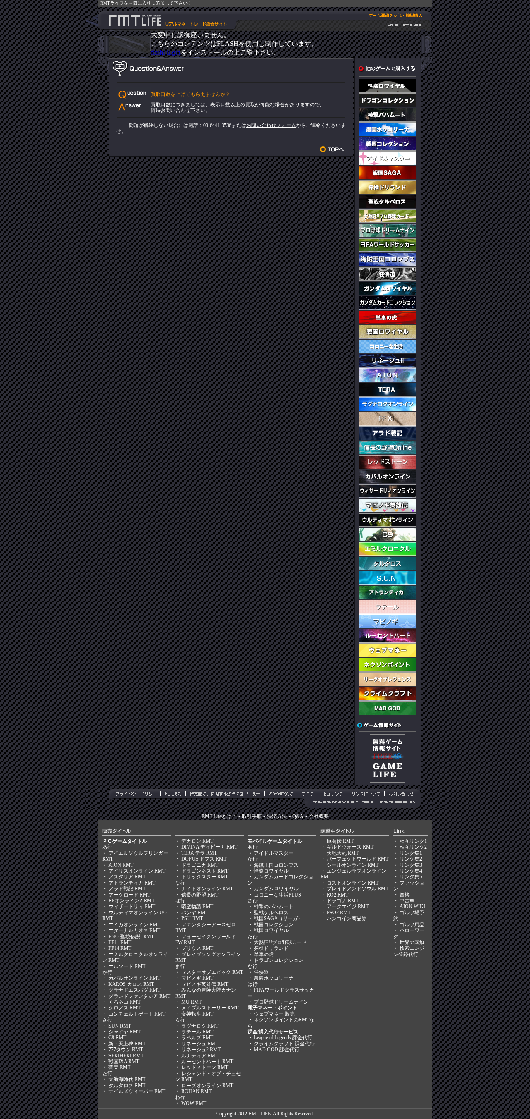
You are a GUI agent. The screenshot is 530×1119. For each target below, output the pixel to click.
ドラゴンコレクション (279, 960)
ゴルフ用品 (412, 925)
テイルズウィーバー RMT (136, 1091)
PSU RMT (192, 918)
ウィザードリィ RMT (131, 906)
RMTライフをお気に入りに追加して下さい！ (146, 2)
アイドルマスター (274, 853)
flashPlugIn (166, 52)
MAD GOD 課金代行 (276, 1049)
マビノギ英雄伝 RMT (204, 984)
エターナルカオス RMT (134, 930)
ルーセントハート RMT (207, 1061)
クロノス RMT (124, 1008)
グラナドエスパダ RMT (134, 990)
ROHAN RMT (196, 1091)
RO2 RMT (337, 895)
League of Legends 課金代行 (283, 1037)
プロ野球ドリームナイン (281, 1002)
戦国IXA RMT (123, 1061)
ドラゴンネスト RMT (204, 871)
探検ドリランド (271, 948)
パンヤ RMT (194, 913)
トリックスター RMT (204, 877)
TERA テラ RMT (199, 853)
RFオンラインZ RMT (131, 901)
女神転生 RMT (197, 1014)
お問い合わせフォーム (271, 125)
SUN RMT (119, 1026)
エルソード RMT (126, 966)
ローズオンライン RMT (207, 1085)
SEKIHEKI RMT (126, 1056)
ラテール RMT (197, 1032)
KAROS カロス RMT (131, 984)
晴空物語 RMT (197, 906)
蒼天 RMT (119, 1067)
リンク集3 (411, 865)
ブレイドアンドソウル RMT (357, 889)
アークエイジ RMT (348, 906)
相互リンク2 (413, 847)
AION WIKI (412, 906)
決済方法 (277, 816)
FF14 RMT (119, 948)
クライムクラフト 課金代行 (284, 1044)
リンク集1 (411, 853)
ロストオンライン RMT (352, 883)
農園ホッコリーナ (274, 978)
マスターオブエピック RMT (212, 972)
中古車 (407, 901)
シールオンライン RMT (352, 865)
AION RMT (120, 865)
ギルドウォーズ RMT (350, 847)
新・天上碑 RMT (126, 1044)
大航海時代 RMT (126, 1079)
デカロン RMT (197, 841)
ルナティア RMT (199, 1056)
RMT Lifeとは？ (219, 816)
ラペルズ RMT (197, 1037)
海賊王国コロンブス (276, 865)
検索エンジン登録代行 (408, 951)
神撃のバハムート (274, 906)
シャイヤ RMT (124, 1032)
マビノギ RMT (197, 978)
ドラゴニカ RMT (199, 865)
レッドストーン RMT (204, 1067)
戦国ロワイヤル (271, 930)
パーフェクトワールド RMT (357, 859)
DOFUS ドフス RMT (203, 859)
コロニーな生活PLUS (277, 895)
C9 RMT (117, 1037)
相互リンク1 (413, 841)
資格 (405, 895)
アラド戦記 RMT (126, 889)
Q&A (298, 816)
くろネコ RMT (124, 1002)
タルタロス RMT (126, 1085)
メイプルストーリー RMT (209, 1008)
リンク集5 (411, 877)
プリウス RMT (197, 948)
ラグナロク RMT (199, 1026)
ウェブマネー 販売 (274, 1014)
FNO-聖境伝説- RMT (131, 937)
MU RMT (191, 1002)
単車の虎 (264, 954)
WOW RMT (193, 1103)
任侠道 (261, 972)
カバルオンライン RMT (134, 978)
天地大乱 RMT (343, 853)
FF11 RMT (119, 942)
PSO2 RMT (339, 913)
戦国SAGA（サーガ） (278, 918)
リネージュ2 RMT (201, 1049)
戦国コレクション (274, 925)
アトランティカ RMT (131, 883)
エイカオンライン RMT (134, 925)
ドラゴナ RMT (343, 901)
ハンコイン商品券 (346, 918)
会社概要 (319, 816)
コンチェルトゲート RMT (136, 1014)
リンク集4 (411, 871)
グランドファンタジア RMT (139, 996)
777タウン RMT (125, 1049)
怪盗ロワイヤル (271, 871)
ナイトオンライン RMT (207, 889)
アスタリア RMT (126, 877)
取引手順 (252, 816)
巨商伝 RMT (340, 841)
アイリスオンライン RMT (136, 871)
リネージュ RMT (199, 1044)
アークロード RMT (129, 895)
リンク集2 (411, 859)
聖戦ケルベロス (271, 913)
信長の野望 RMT (199, 895)
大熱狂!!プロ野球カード (280, 942)
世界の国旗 (412, 942)
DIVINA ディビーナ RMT (209, 847)
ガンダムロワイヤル (276, 889)
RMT (253, 1114)
